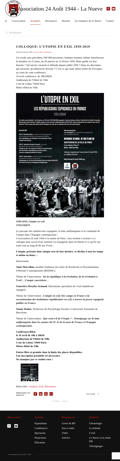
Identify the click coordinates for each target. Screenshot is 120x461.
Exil (41, 386)
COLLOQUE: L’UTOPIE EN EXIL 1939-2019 (53, 46)
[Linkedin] (40, 394)
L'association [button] (18, 20)
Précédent (56, 401)
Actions (39, 417)
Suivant (64, 401)
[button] (98, 394)
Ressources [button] (51, 20)
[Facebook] (35, 394)
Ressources (68, 417)
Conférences (47, 52)
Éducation (40, 442)
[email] (51, 394)
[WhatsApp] (46, 394)
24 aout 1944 (38, 52)
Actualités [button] (35, 20)
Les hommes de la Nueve (88, 20)
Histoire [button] (66, 20)
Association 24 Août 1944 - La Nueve (60, 9)
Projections (40, 437)
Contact (110, 20)
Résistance (50, 386)
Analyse (33, 386)
